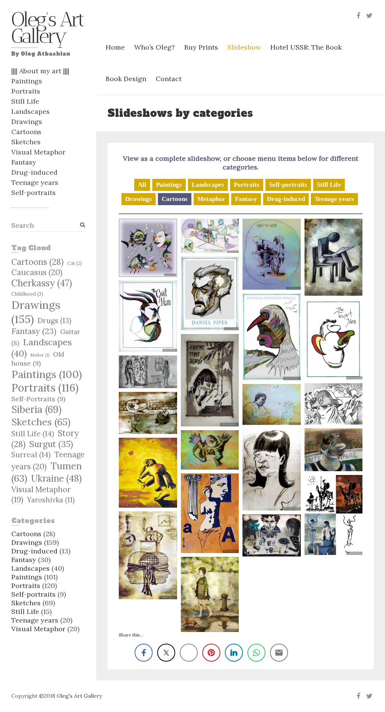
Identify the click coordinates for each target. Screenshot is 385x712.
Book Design (126, 78)
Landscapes (30, 111)
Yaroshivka (51, 500)
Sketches (26, 142)
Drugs (54, 320)
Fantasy (23, 162)
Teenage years (34, 182)
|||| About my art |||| (40, 71)
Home (115, 47)
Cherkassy (41, 283)
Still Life (25, 101)
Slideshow (244, 47)
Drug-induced (34, 172)
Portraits (25, 91)
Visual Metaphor (38, 152)
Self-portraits (33, 192)
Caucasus (36, 272)
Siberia (36, 409)
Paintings (26, 81)
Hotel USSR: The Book (306, 47)
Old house (37, 358)
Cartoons (26, 131)
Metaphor (211, 199)
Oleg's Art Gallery (47, 29)
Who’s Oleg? (154, 47)
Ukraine (56, 478)
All (142, 184)
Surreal (31, 454)
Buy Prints (201, 47)
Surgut (51, 443)
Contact (169, 78)
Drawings (26, 121)
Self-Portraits (38, 399)
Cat (74, 263)
